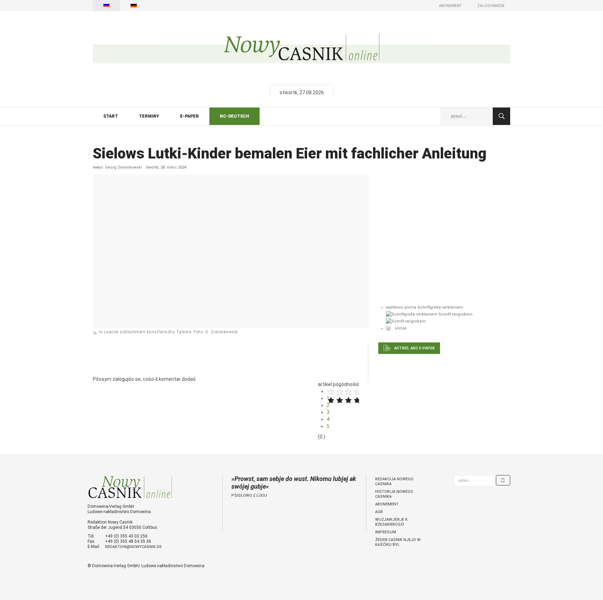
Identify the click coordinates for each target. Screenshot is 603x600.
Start (110, 116)
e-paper (189, 116)
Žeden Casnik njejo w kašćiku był (397, 542)
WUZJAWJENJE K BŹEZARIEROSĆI (391, 522)
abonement (387, 504)
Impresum (385, 532)
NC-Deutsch (234, 116)
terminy (149, 116)
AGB (379, 512)
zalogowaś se (491, 6)
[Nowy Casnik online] (301, 48)
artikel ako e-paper (414, 348)
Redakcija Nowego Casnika (394, 481)
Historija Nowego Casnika (394, 494)
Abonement (450, 6)
